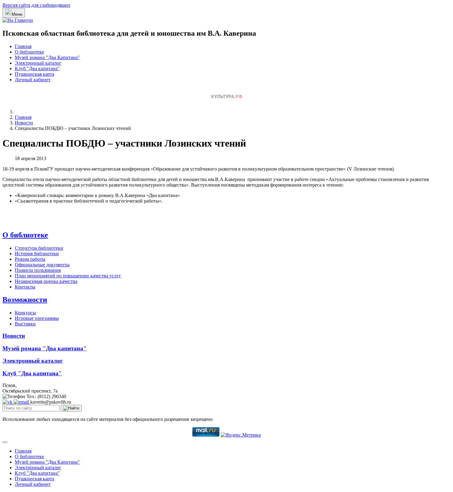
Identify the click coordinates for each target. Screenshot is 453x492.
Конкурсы (25, 312)
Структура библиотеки (39, 248)
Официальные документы (42, 264)
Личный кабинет (33, 79)
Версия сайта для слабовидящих (36, 5)
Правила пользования (38, 270)
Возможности (24, 300)
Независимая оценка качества (46, 281)
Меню (17, 14)
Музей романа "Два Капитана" (47, 57)
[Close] (4, 442)
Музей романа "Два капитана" (44, 348)
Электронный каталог (38, 63)
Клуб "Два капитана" (37, 68)
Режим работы (30, 259)
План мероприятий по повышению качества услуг (68, 275)
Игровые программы (37, 318)
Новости (13, 336)
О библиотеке (29, 51)
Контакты (25, 286)
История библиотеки (37, 253)
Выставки (25, 323)
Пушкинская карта (34, 74)
